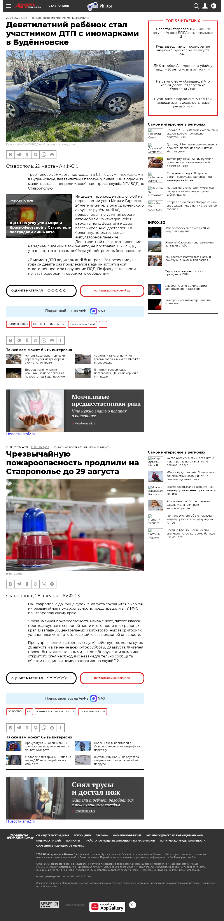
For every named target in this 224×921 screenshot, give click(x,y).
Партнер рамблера (74, 905)
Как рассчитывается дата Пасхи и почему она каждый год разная (188, 258)
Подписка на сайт (48, 840)
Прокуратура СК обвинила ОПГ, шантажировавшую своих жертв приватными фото (47, 746)
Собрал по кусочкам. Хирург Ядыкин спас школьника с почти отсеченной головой (192, 205)
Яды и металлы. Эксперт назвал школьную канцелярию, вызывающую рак (188, 505)
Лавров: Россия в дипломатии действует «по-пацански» (186, 287)
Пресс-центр (82, 835)
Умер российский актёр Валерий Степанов (188, 302)
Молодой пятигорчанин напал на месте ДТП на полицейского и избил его (48, 760)
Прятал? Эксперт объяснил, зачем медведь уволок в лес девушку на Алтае (190, 519)
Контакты (73, 840)
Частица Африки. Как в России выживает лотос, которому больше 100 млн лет (191, 533)
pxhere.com (14, 573)
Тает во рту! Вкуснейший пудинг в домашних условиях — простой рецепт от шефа (190, 162)
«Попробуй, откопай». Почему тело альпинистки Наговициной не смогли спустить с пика (191, 476)
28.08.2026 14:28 (17, 447)
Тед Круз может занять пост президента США (184, 273)
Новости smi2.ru (20, 434)
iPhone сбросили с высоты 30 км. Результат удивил (188, 230)
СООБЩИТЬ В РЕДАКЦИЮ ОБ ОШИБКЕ (60, 845)
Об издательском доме (52, 835)
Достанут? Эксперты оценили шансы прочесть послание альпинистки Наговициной (192, 148)
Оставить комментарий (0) (112, 290)
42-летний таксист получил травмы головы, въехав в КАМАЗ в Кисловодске (117, 359)
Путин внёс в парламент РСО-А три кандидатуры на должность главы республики (183, 102)
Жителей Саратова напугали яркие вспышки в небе (189, 244)
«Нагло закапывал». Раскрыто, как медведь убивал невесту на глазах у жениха (191, 490)
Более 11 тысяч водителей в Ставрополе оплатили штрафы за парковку (117, 746)
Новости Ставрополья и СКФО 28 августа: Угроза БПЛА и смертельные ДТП (182, 32)
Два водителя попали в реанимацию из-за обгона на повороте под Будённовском (45, 373)
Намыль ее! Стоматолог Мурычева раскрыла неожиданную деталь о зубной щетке (190, 191)
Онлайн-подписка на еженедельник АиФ (174, 835)
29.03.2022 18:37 (16, 17)
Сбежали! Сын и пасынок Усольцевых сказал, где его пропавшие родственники (192, 133)
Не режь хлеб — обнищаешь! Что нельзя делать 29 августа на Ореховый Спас (183, 85)
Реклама (102, 835)
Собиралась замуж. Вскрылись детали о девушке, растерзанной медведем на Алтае (189, 177)
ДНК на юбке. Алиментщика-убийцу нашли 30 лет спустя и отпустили (183, 67)
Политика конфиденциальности (182, 840)
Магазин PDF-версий (127, 835)
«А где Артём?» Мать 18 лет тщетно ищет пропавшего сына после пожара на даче (190, 461)
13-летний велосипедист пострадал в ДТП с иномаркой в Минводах (116, 373)
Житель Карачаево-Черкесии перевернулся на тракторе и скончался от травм (45, 359)
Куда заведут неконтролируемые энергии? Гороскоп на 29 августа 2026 (183, 50)
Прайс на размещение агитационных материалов (120, 840)
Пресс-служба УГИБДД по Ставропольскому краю (41, 144)
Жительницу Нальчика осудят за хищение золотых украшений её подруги (116, 760)
